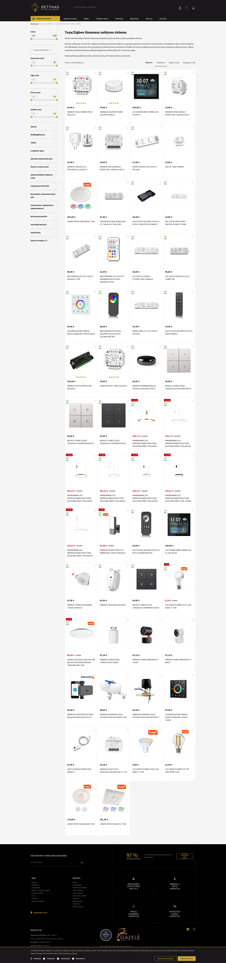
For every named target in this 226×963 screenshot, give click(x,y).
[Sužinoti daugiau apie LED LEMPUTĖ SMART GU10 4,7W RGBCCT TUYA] (146, 744)
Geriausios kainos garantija (175, 913)
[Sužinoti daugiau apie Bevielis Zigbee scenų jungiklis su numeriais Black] (146, 580)
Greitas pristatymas (42, 50)
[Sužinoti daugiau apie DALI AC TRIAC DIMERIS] (179, 141)
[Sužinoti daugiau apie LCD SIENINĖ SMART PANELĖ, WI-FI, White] (146, 87)
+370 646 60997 (51, 939)
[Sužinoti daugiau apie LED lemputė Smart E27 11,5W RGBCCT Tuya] (179, 580)
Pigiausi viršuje (174, 63)
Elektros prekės (77, 901)
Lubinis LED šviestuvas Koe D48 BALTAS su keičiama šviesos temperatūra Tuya (81, 662)
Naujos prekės (77, 885)
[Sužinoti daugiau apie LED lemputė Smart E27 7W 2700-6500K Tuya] (179, 744)
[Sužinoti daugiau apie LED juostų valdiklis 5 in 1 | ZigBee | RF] (179, 251)
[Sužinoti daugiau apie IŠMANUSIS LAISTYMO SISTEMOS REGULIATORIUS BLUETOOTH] (81, 689)
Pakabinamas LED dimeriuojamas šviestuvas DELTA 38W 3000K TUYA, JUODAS (178, 498)
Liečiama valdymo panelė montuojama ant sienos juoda (176, 717)
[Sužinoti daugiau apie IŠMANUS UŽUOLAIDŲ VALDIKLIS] (114, 580)
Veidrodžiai (76, 904)
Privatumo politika (38, 893)
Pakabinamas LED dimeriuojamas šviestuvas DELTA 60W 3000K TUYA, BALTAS (178, 443)
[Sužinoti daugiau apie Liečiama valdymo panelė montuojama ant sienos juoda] (179, 689)
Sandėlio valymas (102, 19)
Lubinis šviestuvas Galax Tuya (80, 824)
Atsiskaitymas (36, 888)
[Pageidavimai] (187, 8)
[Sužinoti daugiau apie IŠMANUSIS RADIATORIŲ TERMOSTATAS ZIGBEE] (114, 634)
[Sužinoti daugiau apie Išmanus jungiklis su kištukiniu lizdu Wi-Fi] (81, 141)
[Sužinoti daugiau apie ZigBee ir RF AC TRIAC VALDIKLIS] (114, 360)
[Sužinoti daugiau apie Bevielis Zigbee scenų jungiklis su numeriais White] (81, 415)
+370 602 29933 (39, 939)
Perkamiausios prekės (80, 888)
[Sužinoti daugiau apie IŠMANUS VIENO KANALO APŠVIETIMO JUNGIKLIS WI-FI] (179, 87)
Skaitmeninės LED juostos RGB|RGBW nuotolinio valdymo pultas (112, 279)
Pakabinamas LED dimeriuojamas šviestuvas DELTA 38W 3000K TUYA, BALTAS (80, 553)
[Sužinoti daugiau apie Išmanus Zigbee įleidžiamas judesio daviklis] (81, 580)
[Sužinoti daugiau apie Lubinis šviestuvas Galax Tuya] (81, 799)
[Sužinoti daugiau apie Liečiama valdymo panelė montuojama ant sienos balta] (81, 306)
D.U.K (33, 896)
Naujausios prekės (70, 19)
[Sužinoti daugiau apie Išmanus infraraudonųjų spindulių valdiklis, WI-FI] (146, 360)
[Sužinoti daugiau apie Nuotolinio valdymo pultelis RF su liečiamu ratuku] (146, 525)
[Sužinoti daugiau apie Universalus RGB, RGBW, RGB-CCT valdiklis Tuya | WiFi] (114, 196)
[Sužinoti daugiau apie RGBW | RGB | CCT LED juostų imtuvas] (146, 306)
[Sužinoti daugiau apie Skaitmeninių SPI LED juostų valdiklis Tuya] (81, 251)
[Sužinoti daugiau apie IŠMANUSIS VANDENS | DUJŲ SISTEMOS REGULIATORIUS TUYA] (114, 689)
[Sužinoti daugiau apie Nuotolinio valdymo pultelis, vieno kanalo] (179, 306)
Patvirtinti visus (187, 958)
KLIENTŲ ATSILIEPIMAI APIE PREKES (185, 856)
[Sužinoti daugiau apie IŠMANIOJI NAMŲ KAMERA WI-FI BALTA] (179, 634)
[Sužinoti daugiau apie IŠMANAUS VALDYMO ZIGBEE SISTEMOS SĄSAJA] (114, 87)
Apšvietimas (134, 19)
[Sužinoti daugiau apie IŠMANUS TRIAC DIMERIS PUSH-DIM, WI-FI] (81, 87)
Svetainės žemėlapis (38, 901)
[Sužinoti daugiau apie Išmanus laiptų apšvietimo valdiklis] (81, 360)
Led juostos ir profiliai (79, 896)
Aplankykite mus (40, 913)
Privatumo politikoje (70, 953)
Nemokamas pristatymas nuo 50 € (133, 886)
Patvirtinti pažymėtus (165, 958)
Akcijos (86, 19)
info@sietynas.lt (44, 942)
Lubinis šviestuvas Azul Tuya (113, 824)
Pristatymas (35, 885)
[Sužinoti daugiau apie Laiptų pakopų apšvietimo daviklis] (81, 744)
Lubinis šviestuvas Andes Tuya (81, 221)
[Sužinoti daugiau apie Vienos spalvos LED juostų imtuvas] (146, 141)
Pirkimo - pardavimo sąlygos (41, 890)
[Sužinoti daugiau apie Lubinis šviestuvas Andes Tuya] (81, 196)
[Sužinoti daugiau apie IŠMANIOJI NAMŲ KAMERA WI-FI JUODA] (146, 634)
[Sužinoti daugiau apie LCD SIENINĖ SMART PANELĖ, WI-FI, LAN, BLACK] (179, 525)
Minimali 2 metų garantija (175, 886)
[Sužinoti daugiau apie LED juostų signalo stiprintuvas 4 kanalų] (146, 251)
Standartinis (161, 63)
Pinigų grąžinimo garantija (133, 913)
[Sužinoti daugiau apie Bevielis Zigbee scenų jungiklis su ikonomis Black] (114, 415)
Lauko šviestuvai (78, 893)
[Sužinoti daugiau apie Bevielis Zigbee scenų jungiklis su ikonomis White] (179, 360)
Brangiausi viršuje (189, 63)
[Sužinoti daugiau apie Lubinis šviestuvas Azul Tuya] (114, 799)
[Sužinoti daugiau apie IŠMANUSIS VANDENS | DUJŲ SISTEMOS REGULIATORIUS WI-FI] (146, 689)
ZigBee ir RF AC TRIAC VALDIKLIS (113, 386)
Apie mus (149, 19)
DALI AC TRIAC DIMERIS (174, 167)
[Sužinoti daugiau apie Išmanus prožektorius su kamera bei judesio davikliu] (114, 525)
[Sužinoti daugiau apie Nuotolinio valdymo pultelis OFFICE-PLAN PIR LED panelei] (146, 196)
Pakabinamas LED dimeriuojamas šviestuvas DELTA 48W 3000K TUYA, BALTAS (112, 498)
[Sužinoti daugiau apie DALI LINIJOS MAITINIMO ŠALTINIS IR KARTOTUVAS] (179, 196)
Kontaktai (163, 19)
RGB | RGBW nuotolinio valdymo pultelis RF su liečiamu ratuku (110, 334)
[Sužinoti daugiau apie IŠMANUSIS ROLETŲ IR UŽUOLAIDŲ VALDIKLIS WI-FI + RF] (114, 744)
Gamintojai (119, 19)
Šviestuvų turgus (78, 907)
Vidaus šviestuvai (78, 890)
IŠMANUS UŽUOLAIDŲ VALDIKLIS (113, 605)
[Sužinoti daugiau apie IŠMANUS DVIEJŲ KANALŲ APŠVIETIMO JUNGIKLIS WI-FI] (114, 141)
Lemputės (76, 898)
